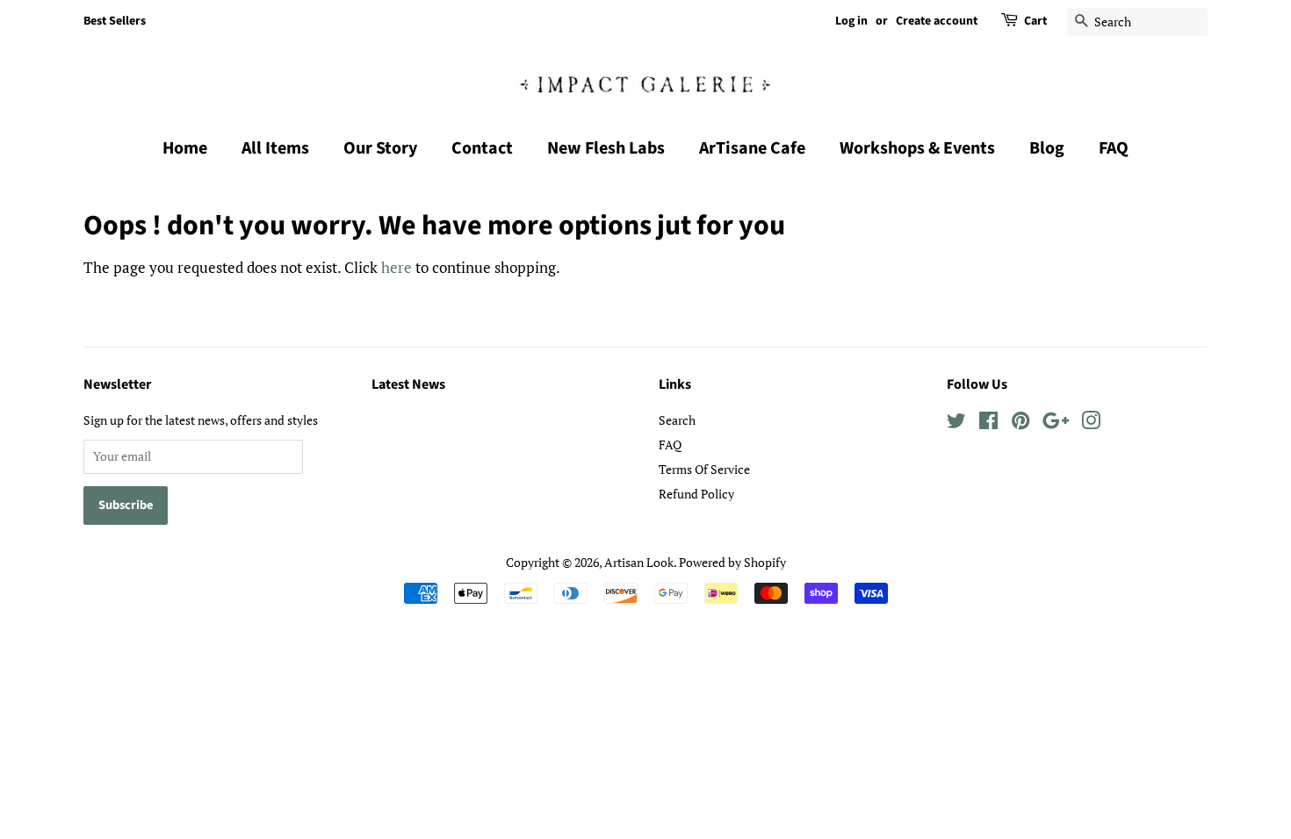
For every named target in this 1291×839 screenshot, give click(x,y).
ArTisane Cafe (752, 148)
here (396, 267)
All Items (275, 148)
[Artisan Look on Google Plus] (1055, 423)
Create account (936, 21)
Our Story (380, 148)
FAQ (1114, 148)
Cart (1035, 21)
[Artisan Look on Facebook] (988, 423)
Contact (482, 148)
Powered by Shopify (732, 562)
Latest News (408, 384)
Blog (1046, 148)
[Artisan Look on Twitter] (956, 423)
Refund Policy (696, 493)
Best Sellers (114, 21)
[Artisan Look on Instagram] (1090, 423)
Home (184, 148)
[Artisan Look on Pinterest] (1020, 423)
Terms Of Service (704, 469)
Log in (851, 21)
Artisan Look (639, 562)
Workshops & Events (917, 148)
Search (677, 420)
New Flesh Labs (606, 148)
